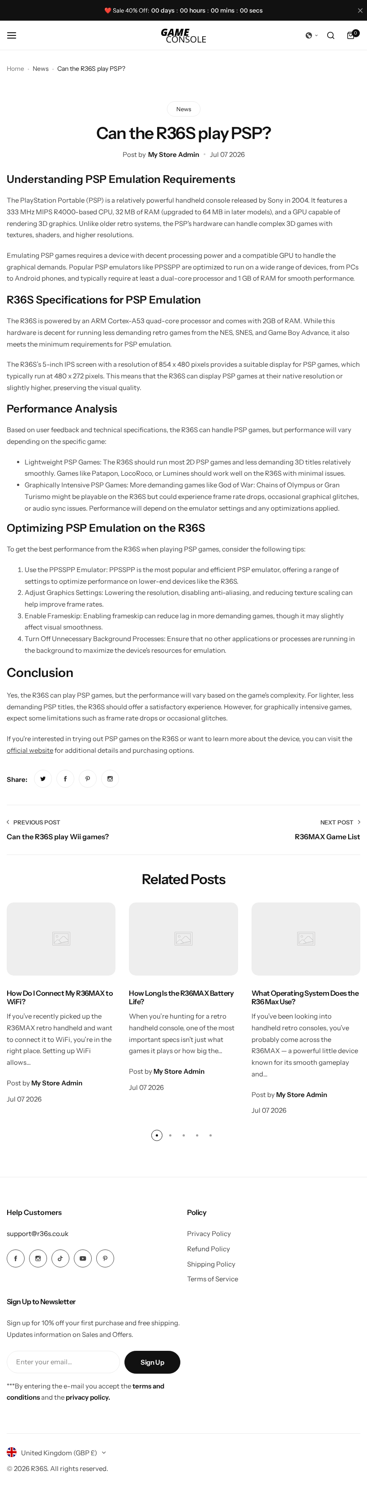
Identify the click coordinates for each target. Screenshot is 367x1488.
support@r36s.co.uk (37, 1233)
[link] (43, 779)
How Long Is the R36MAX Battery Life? (181, 997)
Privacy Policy (209, 1233)
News (41, 69)
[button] (312, 35)
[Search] (331, 35)
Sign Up (152, 1362)
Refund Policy (208, 1249)
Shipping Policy (211, 1264)
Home (15, 69)
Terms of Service (212, 1279)
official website (30, 750)
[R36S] (183, 36)
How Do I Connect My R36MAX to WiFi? (60, 997)
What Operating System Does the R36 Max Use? (305, 997)
